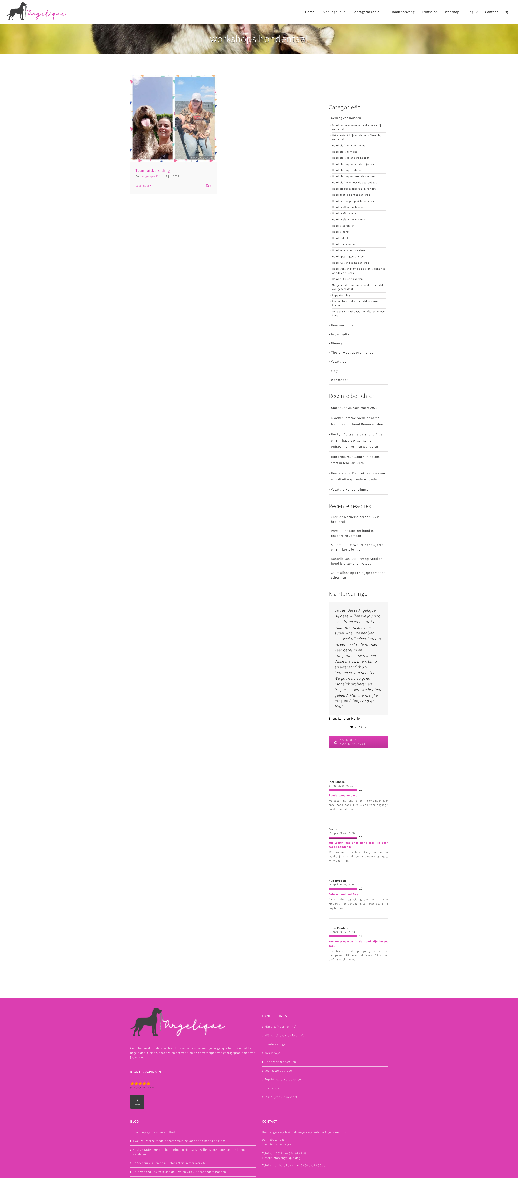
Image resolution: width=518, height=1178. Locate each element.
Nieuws (336, 343)
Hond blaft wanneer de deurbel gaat (355, 182)
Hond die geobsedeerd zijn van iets (354, 189)
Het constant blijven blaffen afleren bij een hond (356, 137)
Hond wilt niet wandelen (347, 279)
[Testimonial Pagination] (351, 749)
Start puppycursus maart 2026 (354, 408)
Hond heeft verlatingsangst (349, 219)
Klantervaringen (276, 1067)
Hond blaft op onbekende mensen (353, 176)
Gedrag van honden (346, 118)
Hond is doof (340, 238)
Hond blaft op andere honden (351, 158)
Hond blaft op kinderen (347, 170)
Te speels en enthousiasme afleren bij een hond (358, 313)
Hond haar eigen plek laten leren (353, 201)
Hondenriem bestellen (280, 1084)
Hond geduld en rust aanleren (351, 195)
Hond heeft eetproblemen (348, 207)
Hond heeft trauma (344, 213)
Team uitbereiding (152, 170)
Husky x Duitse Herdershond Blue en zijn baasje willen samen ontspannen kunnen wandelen (356, 440)
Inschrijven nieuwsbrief (281, 1120)
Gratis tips (272, 1111)
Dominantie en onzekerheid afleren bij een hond (356, 127)
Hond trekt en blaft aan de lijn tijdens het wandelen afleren (358, 271)
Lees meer (142, 186)
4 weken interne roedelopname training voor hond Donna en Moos (179, 1163)
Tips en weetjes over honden (353, 352)
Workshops (339, 380)
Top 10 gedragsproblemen (283, 1102)
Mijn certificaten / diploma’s (284, 1058)
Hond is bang (340, 232)
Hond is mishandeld (344, 244)
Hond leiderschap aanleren (349, 250)
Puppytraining (341, 295)
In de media (340, 334)
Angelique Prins (152, 176)
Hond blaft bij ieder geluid (349, 145)
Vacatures (338, 361)
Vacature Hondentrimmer (350, 489)
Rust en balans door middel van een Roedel (355, 303)
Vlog (334, 371)
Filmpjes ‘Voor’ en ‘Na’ (280, 1049)
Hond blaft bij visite (344, 152)
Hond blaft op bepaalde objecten (353, 164)
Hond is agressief (343, 226)
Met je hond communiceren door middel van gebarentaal (357, 287)
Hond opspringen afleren (348, 256)
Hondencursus (342, 325)
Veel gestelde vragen (279, 1093)
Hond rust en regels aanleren (350, 263)
